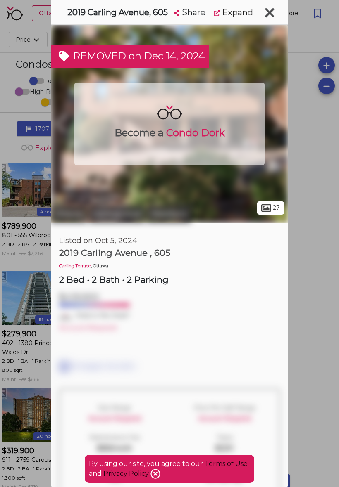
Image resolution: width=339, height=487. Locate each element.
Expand (236, 12)
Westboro (169, 213)
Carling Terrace (75, 266)
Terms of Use (226, 464)
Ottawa (69, 213)
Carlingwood (117, 213)
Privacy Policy (126, 474)
